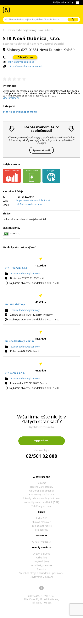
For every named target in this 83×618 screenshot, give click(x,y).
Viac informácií (11, 98)
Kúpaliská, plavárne (41, 565)
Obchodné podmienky (41, 490)
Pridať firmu (41, 441)
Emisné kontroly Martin (19, 341)
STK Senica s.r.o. (15, 373)
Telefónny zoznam (41, 506)
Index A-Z (41, 518)
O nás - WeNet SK (41, 541)
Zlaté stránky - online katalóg (6, 10)
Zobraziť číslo (25, 57)
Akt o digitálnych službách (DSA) (41, 502)
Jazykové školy (41, 561)
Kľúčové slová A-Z (41, 522)
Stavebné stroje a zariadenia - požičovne (41, 573)
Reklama (41, 483)
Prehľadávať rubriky (41, 526)
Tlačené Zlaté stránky (41, 486)
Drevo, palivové (41, 553)
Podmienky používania (41, 494)
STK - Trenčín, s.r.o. (16, 268)
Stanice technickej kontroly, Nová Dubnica (30, 30)
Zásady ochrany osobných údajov (41, 498)
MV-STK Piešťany (15, 304)
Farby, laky (41, 557)
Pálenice (41, 569)
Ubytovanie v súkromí (41, 577)
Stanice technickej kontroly (25, 273)
